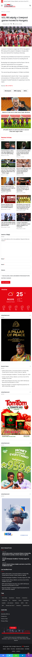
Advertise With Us (5, 614)
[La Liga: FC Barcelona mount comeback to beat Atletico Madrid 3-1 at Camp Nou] (24, 217)
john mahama (10, 602)
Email (3, 264)
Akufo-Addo (4, 597)
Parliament (18, 605)
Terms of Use (4, 618)
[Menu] (2, 6)
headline (4, 602)
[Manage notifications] (28, 653)
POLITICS (13, 648)
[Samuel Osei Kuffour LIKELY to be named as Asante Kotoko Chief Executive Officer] (24, 145)
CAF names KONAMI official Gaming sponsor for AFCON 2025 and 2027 (8, 224)
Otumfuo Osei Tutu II (10, 605)
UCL (25, 91)
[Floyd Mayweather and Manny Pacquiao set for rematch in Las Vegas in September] (24, 181)
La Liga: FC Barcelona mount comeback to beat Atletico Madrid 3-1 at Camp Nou (23, 225)
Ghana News (26, 600)
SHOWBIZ (27, 648)
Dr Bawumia (4, 600)
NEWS (8, 648)
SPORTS (8, 11)
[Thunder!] (10, 5)
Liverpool (8, 91)
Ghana (20, 600)
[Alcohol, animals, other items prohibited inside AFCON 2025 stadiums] (8, 199)
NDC (27, 602)
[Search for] (30, 6)
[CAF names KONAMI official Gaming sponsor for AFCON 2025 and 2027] (8, 217)
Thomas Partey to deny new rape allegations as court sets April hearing (7, 152)
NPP (3, 605)
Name (3, 258)
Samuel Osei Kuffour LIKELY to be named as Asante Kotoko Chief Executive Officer (24, 153)
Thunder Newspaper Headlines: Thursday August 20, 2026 (16, 374)
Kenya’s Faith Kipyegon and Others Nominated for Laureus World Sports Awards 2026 (24, 171)
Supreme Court (26, 605)
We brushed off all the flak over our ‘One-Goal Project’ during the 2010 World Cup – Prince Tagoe (8, 171)
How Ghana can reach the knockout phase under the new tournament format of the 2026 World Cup (23, 207)
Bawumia (18, 597)
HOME (4, 648)
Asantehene (11, 597)
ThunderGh (26, 646)
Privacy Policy (4, 621)
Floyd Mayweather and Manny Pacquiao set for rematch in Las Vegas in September (23, 189)
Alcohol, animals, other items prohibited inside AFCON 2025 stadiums (7, 206)
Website (3, 270)
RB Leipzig (18, 91)
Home (4, 11)
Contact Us (4, 616)
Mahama (17, 602)
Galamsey (14, 600)
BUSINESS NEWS (20, 648)
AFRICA (13, 651)
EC (9, 600)
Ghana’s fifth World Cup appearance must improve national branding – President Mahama (8, 189)
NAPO (22, 602)
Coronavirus (24, 597)
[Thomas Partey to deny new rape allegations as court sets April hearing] (8, 145)
